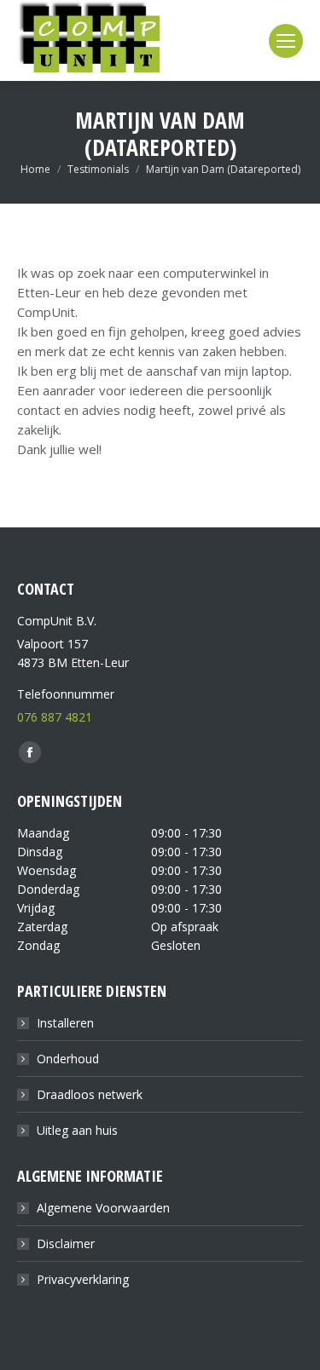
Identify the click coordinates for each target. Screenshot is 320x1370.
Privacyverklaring (83, 1279)
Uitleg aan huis (77, 1130)
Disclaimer (66, 1243)
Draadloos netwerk (90, 1094)
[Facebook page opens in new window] (30, 752)
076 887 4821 (54, 717)
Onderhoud (68, 1059)
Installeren (65, 1023)
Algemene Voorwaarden (103, 1208)
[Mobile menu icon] (286, 41)
